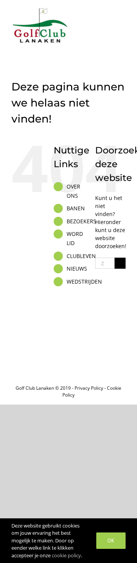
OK (111, 540)
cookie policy (66, 555)
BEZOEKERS (81, 221)
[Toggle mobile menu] (122, 12)
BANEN (76, 208)
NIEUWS (77, 268)
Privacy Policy (89, 388)
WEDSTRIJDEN (84, 281)
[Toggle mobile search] (109, 12)
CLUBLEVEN (81, 256)
